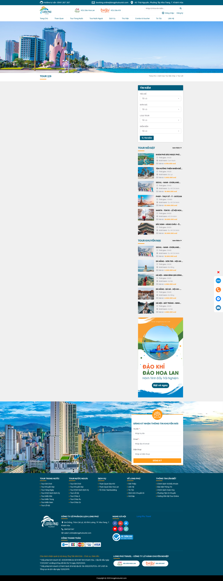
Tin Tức (131, 490)
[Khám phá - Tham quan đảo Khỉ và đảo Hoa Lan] (160, 357)
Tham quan (59, 18)
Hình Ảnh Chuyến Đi (136, 493)
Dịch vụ (112, 18)
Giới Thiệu (132, 484)
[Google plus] (120, 523)
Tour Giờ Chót (46, 484)
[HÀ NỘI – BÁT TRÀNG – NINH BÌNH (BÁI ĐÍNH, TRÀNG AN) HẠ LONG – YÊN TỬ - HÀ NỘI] (146, 308)
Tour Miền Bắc (46, 496)
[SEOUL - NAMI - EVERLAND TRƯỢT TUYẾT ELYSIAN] (146, 187)
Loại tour (144, 116)
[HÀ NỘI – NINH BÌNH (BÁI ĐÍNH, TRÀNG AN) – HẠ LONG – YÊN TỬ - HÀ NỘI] (146, 280)
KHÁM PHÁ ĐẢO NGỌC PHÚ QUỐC (168, 155)
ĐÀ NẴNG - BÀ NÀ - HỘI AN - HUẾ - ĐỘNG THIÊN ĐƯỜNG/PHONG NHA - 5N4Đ (168, 289)
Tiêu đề (143, 94)
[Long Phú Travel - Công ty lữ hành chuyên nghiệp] (49, 521)
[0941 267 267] (218, 289)
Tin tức (159, 18)
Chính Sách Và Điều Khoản (167, 484)
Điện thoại (137, 450)
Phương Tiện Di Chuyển (166, 493)
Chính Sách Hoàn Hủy (166, 490)
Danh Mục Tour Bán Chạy (166, 76)
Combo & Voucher (142, 18)
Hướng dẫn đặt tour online (168, 496)
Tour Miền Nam (47, 502)
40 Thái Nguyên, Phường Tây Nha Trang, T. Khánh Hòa (158, 2)
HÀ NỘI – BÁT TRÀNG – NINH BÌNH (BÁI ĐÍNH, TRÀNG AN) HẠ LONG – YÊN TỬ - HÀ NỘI (169, 303)
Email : (136, 439)
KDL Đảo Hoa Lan (129, 563)
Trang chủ (44, 18)
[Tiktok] (126, 528)
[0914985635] (218, 307)
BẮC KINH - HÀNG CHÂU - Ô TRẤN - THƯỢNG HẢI (168, 224)
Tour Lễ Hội (45, 505)
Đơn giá (143, 105)
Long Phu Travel (144, 516)
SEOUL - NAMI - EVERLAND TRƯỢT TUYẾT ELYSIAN (167, 182)
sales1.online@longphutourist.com (77, 533)
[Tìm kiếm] (180, 8)
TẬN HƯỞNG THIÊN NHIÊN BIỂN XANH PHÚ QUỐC (169, 168)
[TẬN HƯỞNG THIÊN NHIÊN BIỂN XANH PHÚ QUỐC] (146, 173)
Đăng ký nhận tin (47, 416)
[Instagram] (120, 528)
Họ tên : (136, 429)
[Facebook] (115, 523)
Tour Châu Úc (75, 502)
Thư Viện (125, 18)
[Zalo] (218, 280)
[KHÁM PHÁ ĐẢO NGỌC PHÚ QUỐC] (146, 159)
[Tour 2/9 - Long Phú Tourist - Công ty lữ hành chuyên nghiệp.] (45, 10)
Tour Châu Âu (75, 499)
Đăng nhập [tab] (169, 13)
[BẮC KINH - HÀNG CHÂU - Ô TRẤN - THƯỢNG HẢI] (146, 229)
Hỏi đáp (131, 496)
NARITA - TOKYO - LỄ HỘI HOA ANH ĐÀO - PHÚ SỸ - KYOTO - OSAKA (168, 210)
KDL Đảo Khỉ (160, 563)
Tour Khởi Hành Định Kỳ (50, 493)
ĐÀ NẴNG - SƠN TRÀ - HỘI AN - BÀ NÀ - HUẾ (169, 261)
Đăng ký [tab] (179, 13)
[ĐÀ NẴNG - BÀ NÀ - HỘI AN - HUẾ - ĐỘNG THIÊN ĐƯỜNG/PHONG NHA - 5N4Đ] (146, 294)
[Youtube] (115, 528)
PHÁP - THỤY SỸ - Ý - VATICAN (169, 196)
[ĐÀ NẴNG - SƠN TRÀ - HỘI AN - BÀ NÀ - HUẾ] (146, 266)
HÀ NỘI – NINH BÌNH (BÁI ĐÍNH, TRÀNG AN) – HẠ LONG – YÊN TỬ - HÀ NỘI (169, 275)
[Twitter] (126, 523)
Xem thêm (176, 148)
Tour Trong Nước (76, 18)
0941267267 (69, 529)
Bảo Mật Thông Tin (164, 487)
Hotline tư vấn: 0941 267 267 (57, 2)
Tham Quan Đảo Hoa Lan (109, 487)
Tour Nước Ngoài (96, 18)
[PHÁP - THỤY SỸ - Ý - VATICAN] (146, 201)
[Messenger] (218, 298)
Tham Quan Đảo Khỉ (107, 484)
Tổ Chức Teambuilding (108, 490)
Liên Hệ (171, 18)
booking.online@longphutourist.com (111, 2)
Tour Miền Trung (47, 499)
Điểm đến (144, 126)
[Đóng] (218, 272)
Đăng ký (157, 460)
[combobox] (160, 98)
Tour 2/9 (180, 76)
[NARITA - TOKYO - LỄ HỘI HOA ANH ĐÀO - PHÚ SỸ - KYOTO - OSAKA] (146, 215)
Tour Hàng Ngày (47, 490)
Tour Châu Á (75, 496)
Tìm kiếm (148, 138)
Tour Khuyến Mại (47, 487)
